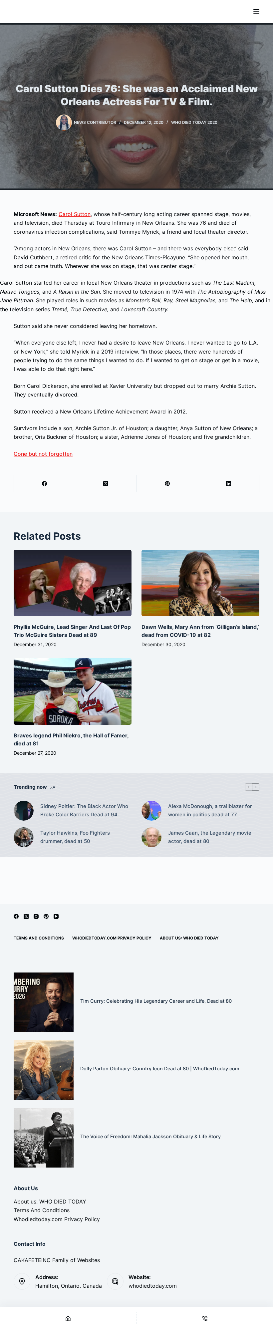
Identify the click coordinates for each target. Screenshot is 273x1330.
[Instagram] (36, 916)
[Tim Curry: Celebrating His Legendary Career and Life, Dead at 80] (44, 1002)
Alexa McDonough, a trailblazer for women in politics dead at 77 (210, 810)
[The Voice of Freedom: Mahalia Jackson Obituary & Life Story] (44, 1138)
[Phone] (205, 1318)
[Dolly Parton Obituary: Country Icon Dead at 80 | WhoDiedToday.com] (44, 1070)
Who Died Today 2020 (194, 122)
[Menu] (256, 12)
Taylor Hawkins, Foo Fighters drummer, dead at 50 (75, 837)
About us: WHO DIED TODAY (189, 937)
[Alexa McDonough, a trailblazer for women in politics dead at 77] (151, 811)
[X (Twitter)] (105, 483)
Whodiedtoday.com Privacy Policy (111, 937)
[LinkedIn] (228, 483)
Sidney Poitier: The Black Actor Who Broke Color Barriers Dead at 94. (84, 810)
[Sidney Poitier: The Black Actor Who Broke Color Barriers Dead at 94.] (24, 811)
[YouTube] (56, 916)
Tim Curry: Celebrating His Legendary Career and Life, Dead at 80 (156, 1001)
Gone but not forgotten (43, 453)
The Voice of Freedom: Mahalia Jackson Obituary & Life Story (150, 1136)
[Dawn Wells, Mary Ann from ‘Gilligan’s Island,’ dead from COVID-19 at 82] (200, 583)
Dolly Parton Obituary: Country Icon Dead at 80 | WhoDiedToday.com (159, 1068)
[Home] (68, 1318)
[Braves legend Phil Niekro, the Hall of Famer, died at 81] (73, 691)
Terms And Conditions (39, 937)
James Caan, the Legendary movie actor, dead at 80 (209, 837)
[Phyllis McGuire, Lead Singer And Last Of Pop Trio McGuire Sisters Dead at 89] (73, 583)
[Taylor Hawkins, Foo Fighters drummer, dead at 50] (24, 837)
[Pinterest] (167, 483)
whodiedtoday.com (153, 1285)
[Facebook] (44, 483)
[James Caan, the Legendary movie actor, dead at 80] (151, 837)
